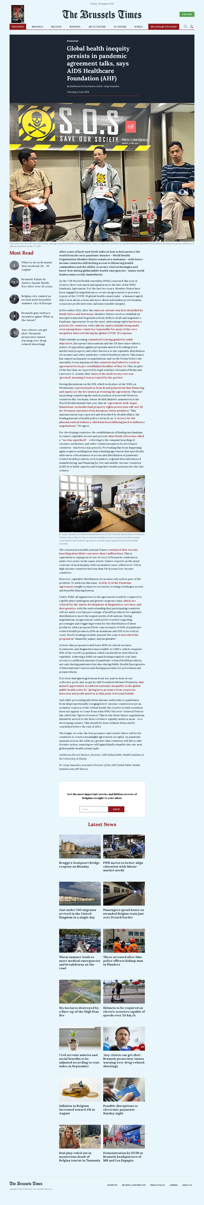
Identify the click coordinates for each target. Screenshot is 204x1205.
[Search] (185, 27)
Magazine (18, 26)
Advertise (112, 1185)
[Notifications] (191, 27)
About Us (187, 1185)
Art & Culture (97, 26)
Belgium (56, 26)
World (138, 26)
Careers (174, 1185)
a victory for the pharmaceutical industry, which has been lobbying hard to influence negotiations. (102, 422)
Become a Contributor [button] (133, 1185)
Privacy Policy (157, 1185)
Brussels (37, 26)
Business (74, 26)
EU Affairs (120, 26)
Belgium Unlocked (164, 26)
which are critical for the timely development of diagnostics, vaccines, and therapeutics (100, 604)
